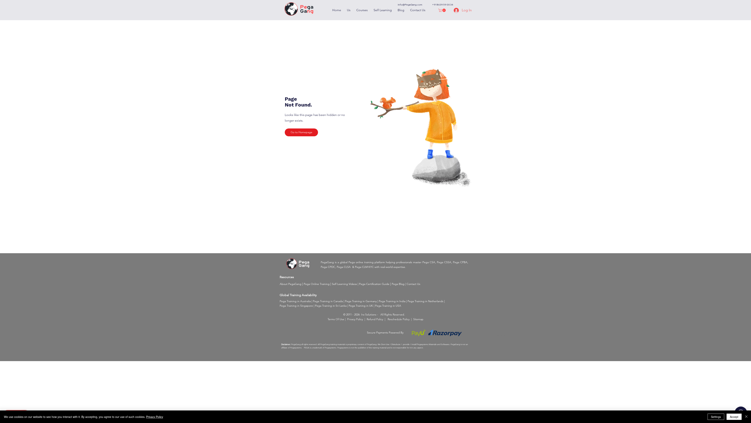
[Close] (746, 417)
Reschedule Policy (399, 319)
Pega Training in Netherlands (425, 301)
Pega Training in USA (388, 305)
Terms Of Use (336, 319)
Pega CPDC (328, 267)
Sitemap (418, 319)
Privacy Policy (355, 319)
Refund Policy (375, 319)
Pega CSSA (444, 262)
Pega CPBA (460, 262)
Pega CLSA (344, 267)
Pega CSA (428, 262)
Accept (734, 417)
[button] (442, 10)
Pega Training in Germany (361, 301)
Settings (716, 417)
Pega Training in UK (361, 305)
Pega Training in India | (393, 301)
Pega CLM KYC (364, 267)
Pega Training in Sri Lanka (331, 305)
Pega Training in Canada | (329, 301)
